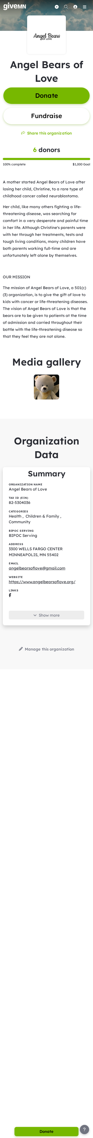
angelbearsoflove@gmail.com (37, 568)
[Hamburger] (84, 6)
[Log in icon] (75, 6)
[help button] (84, 1129)
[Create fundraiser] (56, 6)
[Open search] (66, 6)
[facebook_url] (10, 595)
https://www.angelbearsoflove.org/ (42, 581)
